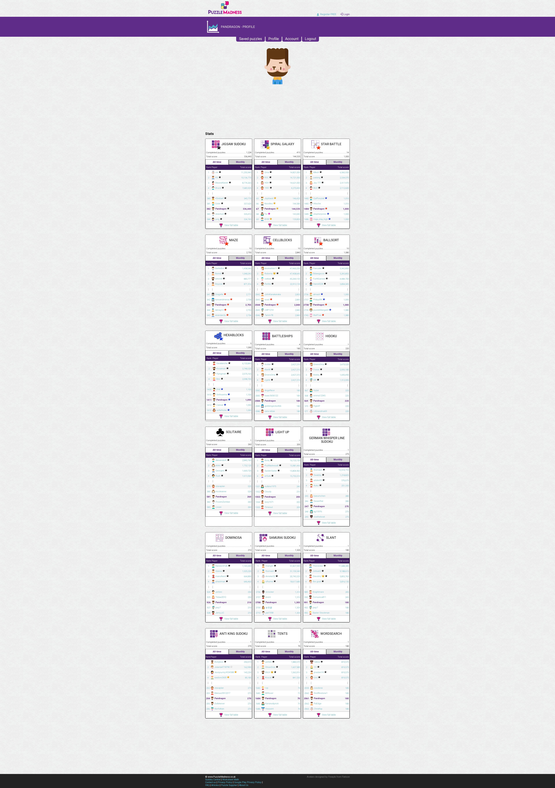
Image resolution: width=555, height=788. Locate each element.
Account (291, 39)
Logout (310, 39)
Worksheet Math (230, 779)
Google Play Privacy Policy (247, 782)
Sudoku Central (212, 779)
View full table (231, 225)
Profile (273, 39)
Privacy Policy (225, 782)
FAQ (207, 785)
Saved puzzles (250, 39)
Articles (215, 785)
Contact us (210, 782)
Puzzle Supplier (229, 785)
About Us (243, 785)
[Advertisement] (277, 107)
